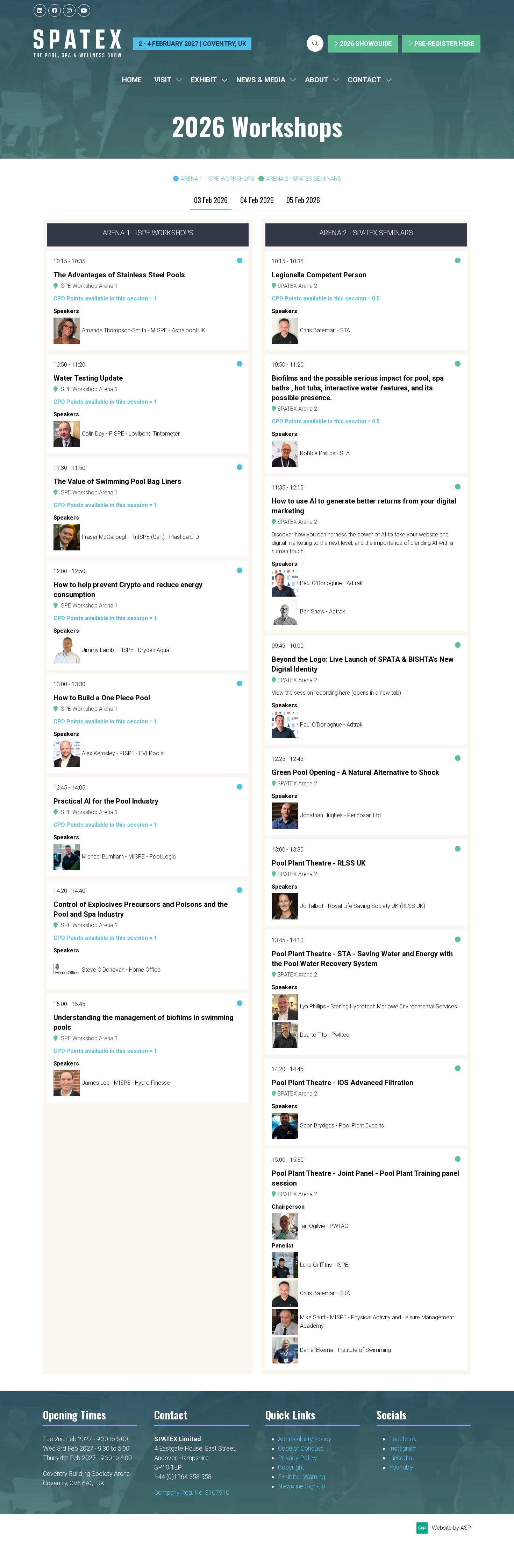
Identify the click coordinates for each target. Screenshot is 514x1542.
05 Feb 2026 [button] (303, 200)
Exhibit (204, 80)
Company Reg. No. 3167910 (191, 1492)
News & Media (260, 80)
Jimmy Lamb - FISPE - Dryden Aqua (125, 650)
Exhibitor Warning (301, 1476)
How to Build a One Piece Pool (101, 698)
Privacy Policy (298, 1457)
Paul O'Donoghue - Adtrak (331, 583)
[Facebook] (54, 10)
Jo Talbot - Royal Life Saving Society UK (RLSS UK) (362, 906)
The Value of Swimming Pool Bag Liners (117, 481)
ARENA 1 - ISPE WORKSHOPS (217, 178)
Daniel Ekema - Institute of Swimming (345, 1350)
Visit (162, 80)
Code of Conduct (300, 1448)
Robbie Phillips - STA (325, 453)
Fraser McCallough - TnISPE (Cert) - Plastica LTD (140, 537)
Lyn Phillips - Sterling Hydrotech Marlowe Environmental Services (378, 1006)
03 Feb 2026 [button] (211, 200)
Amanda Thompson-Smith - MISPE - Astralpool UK (143, 330)
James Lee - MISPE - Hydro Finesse (126, 1082)
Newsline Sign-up (301, 1486)
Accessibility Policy (304, 1439)
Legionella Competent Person (319, 275)
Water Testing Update (88, 378)
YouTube (401, 1467)
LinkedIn (400, 1457)
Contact (364, 80)
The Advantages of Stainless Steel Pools (119, 275)
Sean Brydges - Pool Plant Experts (342, 1125)
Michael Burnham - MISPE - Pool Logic (129, 856)
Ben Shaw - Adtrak (322, 611)
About (316, 80)
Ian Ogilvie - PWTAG (324, 1226)
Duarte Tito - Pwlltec (324, 1035)
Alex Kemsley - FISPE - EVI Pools (122, 753)
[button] (315, 43)
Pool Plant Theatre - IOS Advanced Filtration (342, 1082)
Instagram (402, 1448)
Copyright (292, 1467)
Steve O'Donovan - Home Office (121, 969)
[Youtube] (84, 10)
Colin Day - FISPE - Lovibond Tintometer (131, 433)
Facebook (402, 1439)
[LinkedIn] (40, 10)
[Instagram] (69, 10)
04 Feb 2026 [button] (257, 200)
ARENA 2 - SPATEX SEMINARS (303, 178)
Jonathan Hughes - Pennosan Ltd (340, 815)
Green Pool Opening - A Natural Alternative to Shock (355, 772)
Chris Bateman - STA (325, 330)
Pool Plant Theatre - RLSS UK (318, 863)
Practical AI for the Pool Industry (105, 801)
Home (132, 80)
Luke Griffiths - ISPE (324, 1265)
